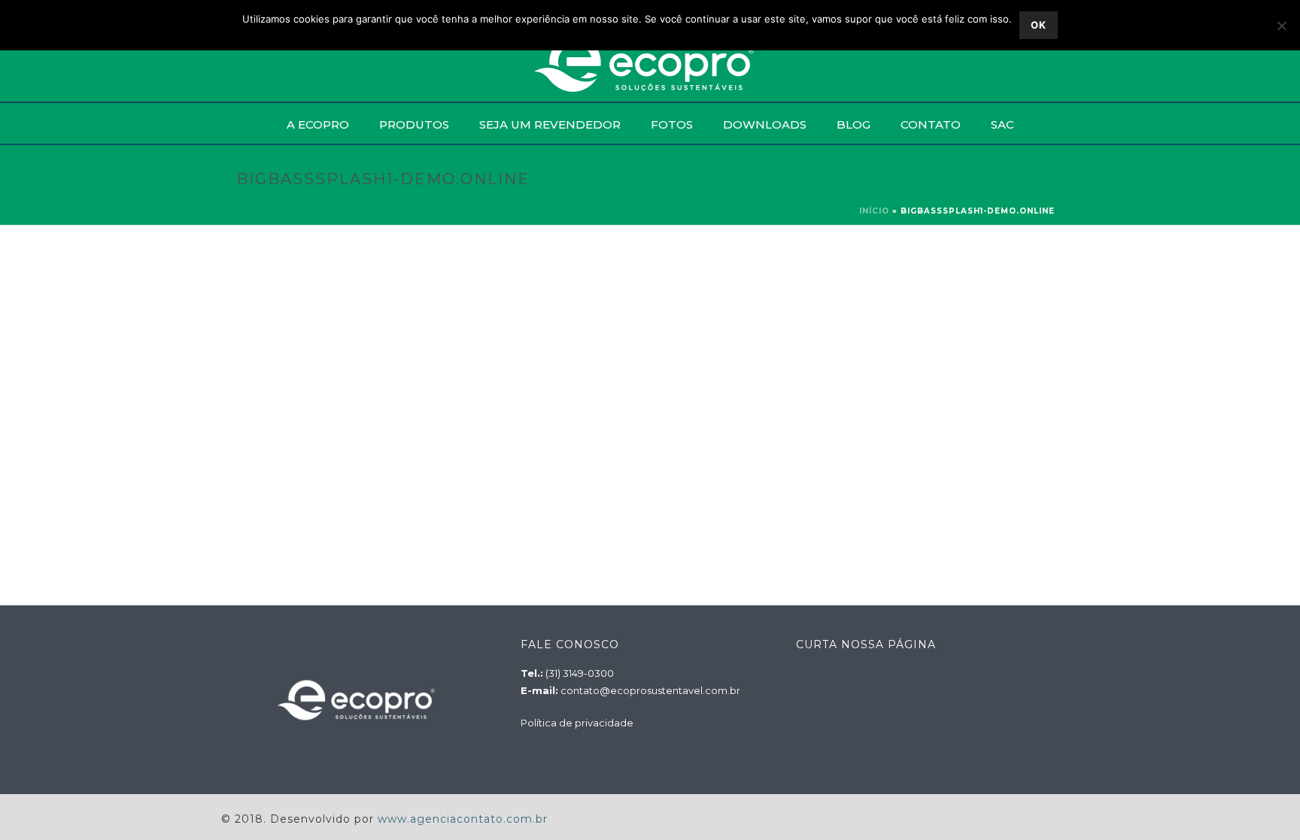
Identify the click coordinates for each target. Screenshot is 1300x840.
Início (874, 211)
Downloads (764, 124)
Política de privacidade (577, 723)
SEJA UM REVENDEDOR (550, 124)
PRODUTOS (414, 124)
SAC (1002, 124)
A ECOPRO (318, 124)
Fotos (672, 124)
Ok (1038, 25)
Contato (931, 124)
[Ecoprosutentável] (650, 64)
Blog (853, 124)
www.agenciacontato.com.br (463, 819)
